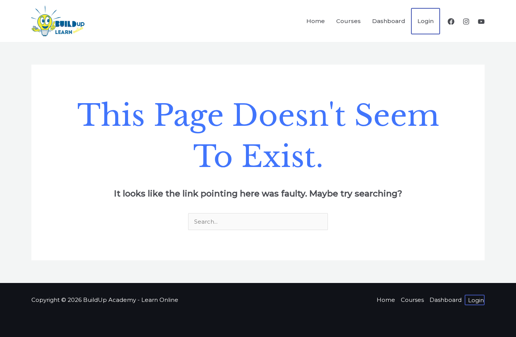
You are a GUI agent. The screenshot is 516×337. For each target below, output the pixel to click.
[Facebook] (451, 21)
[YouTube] (481, 21)
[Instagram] (466, 21)
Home (386, 299)
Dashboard (445, 299)
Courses (412, 299)
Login (476, 300)
